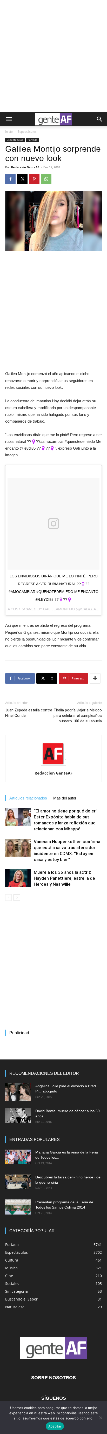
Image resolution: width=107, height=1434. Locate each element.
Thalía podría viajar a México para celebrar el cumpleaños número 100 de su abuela (78, 715)
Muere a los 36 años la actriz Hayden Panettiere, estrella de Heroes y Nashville (64, 878)
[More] (95, 678)
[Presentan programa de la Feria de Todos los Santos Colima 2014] (18, 1207)
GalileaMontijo (59, 609)
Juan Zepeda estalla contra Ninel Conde (28, 713)
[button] (9, 119)
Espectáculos (27, 131)
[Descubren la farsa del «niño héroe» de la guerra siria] (18, 1182)
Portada (32, 140)
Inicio (9, 131)
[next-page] (17, 897)
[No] (100, 1417)
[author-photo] (53, 766)
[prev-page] (8, 897)
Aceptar (55, 1426)
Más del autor (64, 798)
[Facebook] (10, 179)
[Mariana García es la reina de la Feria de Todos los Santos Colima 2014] (18, 1157)
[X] (22, 179)
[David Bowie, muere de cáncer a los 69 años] (18, 1115)
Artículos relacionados (28, 798)
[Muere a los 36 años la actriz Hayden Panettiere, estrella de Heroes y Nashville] (18, 878)
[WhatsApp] (46, 179)
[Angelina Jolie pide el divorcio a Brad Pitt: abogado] (18, 1092)
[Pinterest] (34, 179)
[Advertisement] (53, 56)
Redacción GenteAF (25, 167)
